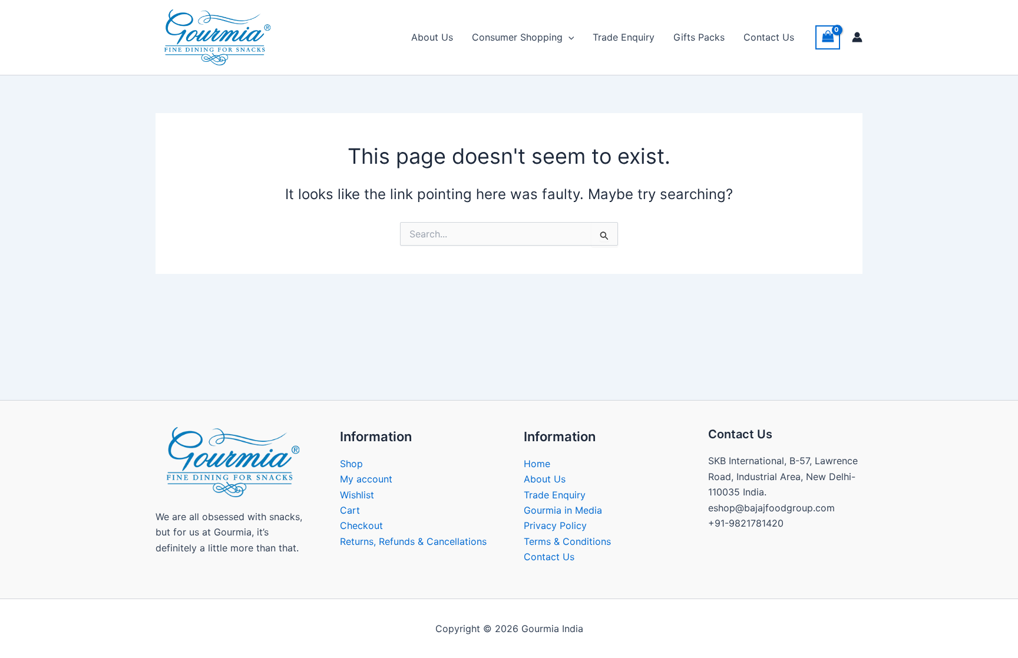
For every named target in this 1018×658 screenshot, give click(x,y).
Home (537, 463)
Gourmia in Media (563, 510)
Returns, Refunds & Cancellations (413, 541)
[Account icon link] (857, 37)
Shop (351, 463)
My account (366, 479)
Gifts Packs (699, 37)
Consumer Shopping (517, 37)
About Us (432, 37)
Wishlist (357, 495)
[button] (568, 37)
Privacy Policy (555, 525)
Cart (350, 510)
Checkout (361, 525)
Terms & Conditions (567, 541)
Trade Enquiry (624, 37)
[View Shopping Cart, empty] (827, 37)
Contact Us (768, 37)
